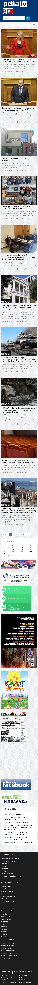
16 (13, 550)
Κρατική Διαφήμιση (26, 982)
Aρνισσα (4, 934)
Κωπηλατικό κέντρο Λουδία (11, 859)
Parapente (6, 871)
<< (3, 534)
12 (24, 534)
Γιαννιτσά (5, 922)
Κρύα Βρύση (5, 926)
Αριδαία (4, 931)
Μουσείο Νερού (6, 894)
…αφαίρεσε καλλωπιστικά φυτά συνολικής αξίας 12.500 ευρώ (15, 838)
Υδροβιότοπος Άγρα (8, 951)
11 (22, 548)
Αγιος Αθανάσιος (7, 899)
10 (17, 548)
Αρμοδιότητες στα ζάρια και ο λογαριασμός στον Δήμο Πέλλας (15, 833)
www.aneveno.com (6, 973)
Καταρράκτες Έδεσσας (8, 946)
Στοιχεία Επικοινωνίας (9, 982)
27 (31, 552)
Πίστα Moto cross (8, 873)
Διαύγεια (6, 975)
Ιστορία (4, 914)
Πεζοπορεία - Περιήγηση (10, 861)
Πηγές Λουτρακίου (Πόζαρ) (9, 956)
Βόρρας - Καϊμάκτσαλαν (9, 943)
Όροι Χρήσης (24, 975)
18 (22, 550)
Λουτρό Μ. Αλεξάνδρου (8, 896)
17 (17, 550)
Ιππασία (5, 869)
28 (4, 554)
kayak (4, 866)
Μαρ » (9, 556)
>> (28, 534)
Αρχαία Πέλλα (6, 917)
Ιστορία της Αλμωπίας (8, 891)
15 (8, 550)
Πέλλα (3, 924)
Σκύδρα (4, 929)
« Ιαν (4, 556)
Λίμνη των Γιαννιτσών (8, 901)
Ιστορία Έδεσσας (7, 886)
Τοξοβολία (6, 864)
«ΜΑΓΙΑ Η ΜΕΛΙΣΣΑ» (14, 814)
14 (4, 550)
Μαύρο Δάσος (6, 958)
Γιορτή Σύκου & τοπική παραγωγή (19, 822)
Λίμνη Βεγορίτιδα (7, 953)
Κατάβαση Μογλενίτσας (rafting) (12, 876)
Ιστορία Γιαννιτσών (7, 889)
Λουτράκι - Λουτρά (7, 948)
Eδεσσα (4, 936)
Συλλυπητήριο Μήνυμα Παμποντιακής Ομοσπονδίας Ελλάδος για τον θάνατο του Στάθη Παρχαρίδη (17, 827)
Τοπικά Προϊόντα (7, 919)
